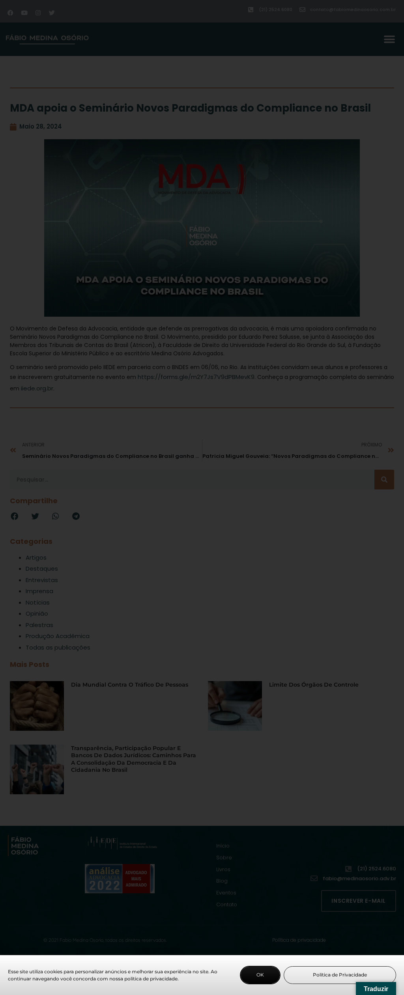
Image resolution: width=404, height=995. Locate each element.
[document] (202, 497)
